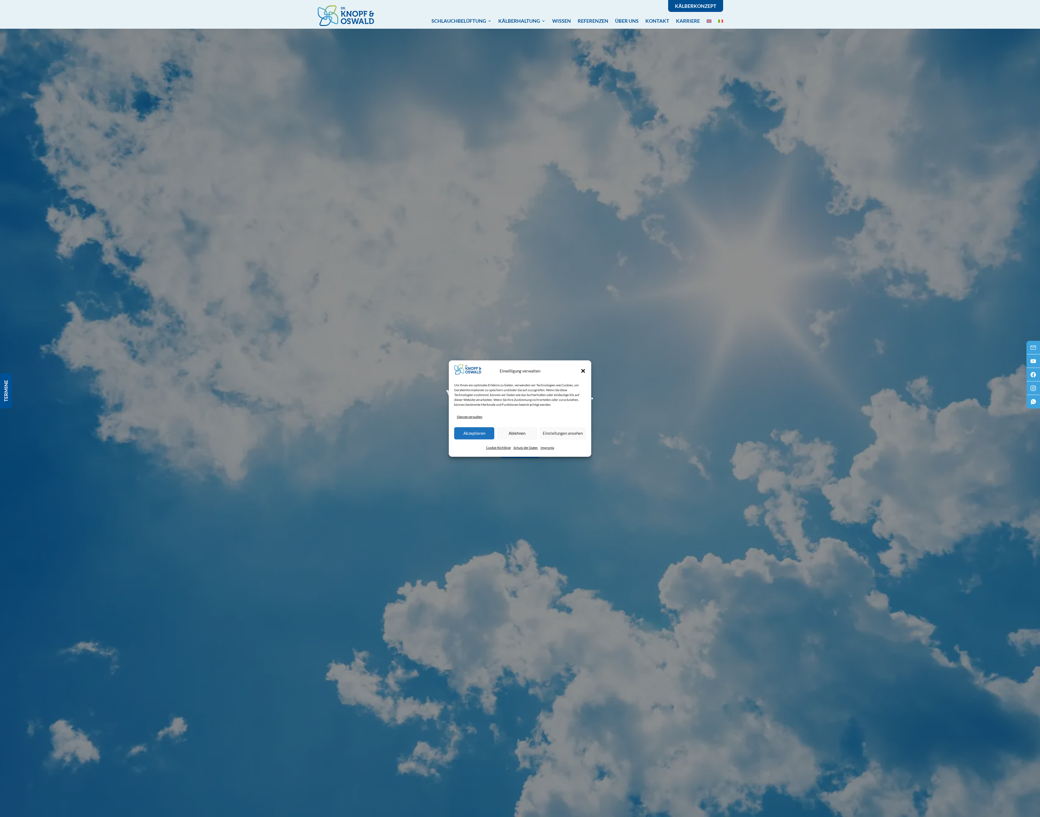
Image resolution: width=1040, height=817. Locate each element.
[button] (583, 371)
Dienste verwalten (469, 417)
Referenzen (593, 21)
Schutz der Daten (526, 448)
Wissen (561, 21)
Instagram (1033, 389)
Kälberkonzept (695, 6)
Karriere (688, 21)
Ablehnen (517, 433)
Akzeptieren (474, 433)
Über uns (627, 21)
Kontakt (657, 21)
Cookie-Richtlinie (498, 448)
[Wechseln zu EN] (709, 21)
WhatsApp (1033, 403)
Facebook (1033, 376)
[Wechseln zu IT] (720, 21)
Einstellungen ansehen (563, 433)
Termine (6, 391)
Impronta (547, 448)
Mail (1033, 349)
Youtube (1033, 362)
